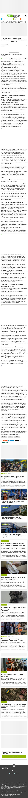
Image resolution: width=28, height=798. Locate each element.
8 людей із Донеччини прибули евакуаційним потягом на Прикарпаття (14, 535)
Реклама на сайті (4, 767)
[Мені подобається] (26, 45)
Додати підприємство (14, 756)
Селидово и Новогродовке (9, 654)
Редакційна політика (9, 795)
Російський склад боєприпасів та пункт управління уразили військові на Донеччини (13, 609)
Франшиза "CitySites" (4, 768)
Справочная (21, 654)
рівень (10, 436)
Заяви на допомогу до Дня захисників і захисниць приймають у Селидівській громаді (13, 706)
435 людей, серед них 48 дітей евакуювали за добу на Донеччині (12, 517)
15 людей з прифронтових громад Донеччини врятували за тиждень (12, 639)
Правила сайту (13, 794)
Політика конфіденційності (6, 794)
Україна (4, 436)
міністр (17, 436)
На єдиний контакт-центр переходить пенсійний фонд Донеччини (13, 578)
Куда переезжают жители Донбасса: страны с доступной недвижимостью (13, 544)
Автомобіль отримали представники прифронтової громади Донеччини (12, 477)
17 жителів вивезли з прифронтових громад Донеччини (13, 501)
